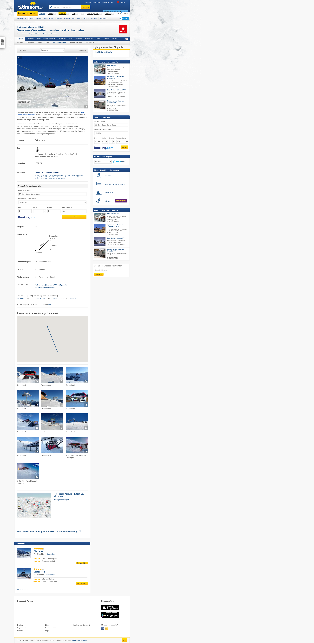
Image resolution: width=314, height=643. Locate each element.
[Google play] (110, 617)
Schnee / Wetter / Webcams (46, 39)
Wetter (79, 18)
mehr (72, 298)
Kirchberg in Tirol (38, 298)
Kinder (35, 207)
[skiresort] (30, 6)
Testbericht (30, 39)
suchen (74, 217)
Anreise (106, 39)
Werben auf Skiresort (81, 625)
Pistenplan (30, 43)
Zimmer (50, 207)
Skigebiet (20, 39)
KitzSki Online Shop (102, 52)
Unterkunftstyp (67, 207)
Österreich (44, 175)
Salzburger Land (54, 178)
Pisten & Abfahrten (76, 43)
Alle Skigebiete (22, 18)
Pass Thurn (57, 298)
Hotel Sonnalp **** (113, 65)
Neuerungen (90, 43)
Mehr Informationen (79, 640)
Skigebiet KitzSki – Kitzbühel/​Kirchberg (43, 34)
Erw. (19, 207)
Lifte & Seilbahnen (90, 18)
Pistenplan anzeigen (69, 497)
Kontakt (114, 39)
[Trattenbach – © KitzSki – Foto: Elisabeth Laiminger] (77, 445)
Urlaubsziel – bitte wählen (27, 199)
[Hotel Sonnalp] (99, 69)
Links (47, 625)
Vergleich (58, 18)
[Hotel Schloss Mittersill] (99, 93)
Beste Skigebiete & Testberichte (41, 18)
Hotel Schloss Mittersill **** (116, 90)
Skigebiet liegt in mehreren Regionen (114, 11)
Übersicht (20, 43)
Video (40, 43)
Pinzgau (62, 178)
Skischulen (89, 39)
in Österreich (50, 554)
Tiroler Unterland (58, 175)
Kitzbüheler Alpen (70, 177)
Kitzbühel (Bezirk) (70, 175)
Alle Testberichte (22, 590)
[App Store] (110, 610)
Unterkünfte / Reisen (65, 39)
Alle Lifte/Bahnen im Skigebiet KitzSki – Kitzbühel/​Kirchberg (47, 532)
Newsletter (96, 2)
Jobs (112, 2)
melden (51, 304)
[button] (27, 217)
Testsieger (88, 2)
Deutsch (122, 2)
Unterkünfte (104, 18)
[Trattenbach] (28, 375)
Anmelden (98, 274)
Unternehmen (50, 628)
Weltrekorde (105, 2)
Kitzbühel (80, 175)
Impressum (21, 628)
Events (98, 39)
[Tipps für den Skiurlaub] (124, 18)
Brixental (79, 177)
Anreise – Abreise (24, 190)
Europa (37, 175)
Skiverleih (78, 39)
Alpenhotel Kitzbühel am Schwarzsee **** (115, 77)
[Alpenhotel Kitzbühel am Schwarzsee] (99, 80)
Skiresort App (107, 601)
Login (47, 631)
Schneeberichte (69, 18)
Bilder (47, 43)
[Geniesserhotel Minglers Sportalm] (99, 104)
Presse (20, 631)
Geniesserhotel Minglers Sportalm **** (115, 102)
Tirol (50, 175)
